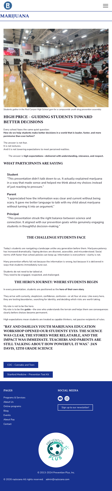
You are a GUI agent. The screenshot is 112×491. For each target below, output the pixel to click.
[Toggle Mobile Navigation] (105, 5)
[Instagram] (66, 398)
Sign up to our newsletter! (75, 407)
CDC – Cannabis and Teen (20, 365)
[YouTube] (60, 398)
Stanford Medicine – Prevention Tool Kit (28, 374)
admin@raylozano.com (57, 479)
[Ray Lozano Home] (8, 5)
